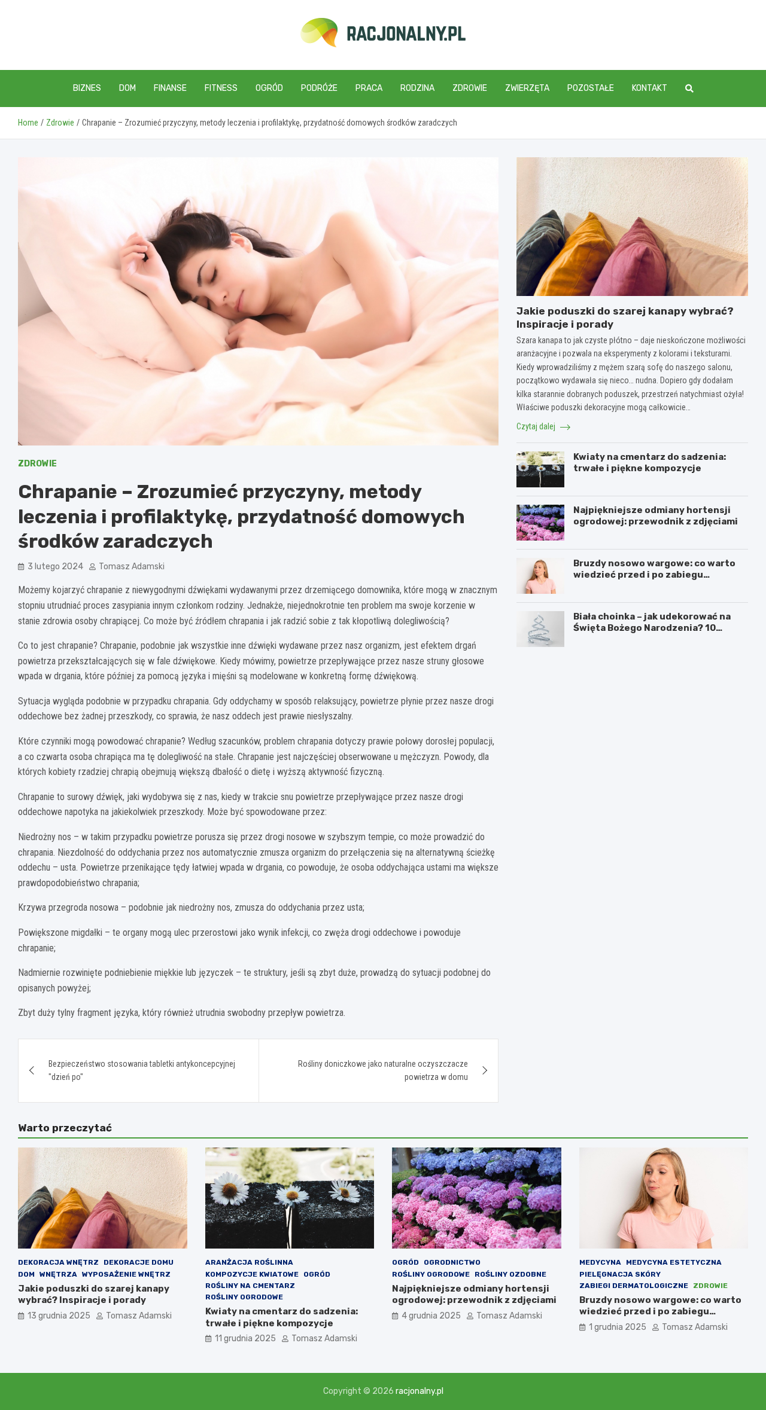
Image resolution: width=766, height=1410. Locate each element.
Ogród (269, 88)
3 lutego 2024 (55, 566)
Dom (127, 88)
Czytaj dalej (536, 426)
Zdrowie (469, 88)
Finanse (170, 88)
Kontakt (649, 88)
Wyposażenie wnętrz (126, 1274)
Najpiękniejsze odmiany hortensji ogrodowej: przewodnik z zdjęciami (655, 516)
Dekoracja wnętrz (58, 1262)
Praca (368, 88)
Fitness (221, 88)
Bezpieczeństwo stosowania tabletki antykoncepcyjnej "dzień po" (141, 1070)
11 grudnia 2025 (245, 1338)
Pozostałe (590, 88)
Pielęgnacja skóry (620, 1274)
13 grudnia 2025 (59, 1316)
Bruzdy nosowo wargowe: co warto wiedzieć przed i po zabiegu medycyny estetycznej (654, 575)
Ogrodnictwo (452, 1262)
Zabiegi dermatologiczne (633, 1285)
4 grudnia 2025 (431, 1316)
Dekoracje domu (139, 1262)
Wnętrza (58, 1274)
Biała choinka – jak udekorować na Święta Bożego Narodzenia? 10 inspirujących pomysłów (652, 628)
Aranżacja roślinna (249, 1262)
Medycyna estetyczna (674, 1262)
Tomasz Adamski (132, 566)
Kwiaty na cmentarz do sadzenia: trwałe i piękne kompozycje (649, 462)
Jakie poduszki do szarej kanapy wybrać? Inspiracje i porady (93, 1294)
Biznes (87, 88)
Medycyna (600, 1262)
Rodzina (417, 88)
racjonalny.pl (419, 1391)
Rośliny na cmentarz (250, 1285)
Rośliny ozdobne (510, 1274)
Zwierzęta (527, 88)
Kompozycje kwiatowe (252, 1274)
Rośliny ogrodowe (244, 1297)
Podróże (319, 88)
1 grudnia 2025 (617, 1327)
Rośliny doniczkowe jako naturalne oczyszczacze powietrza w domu (383, 1070)
